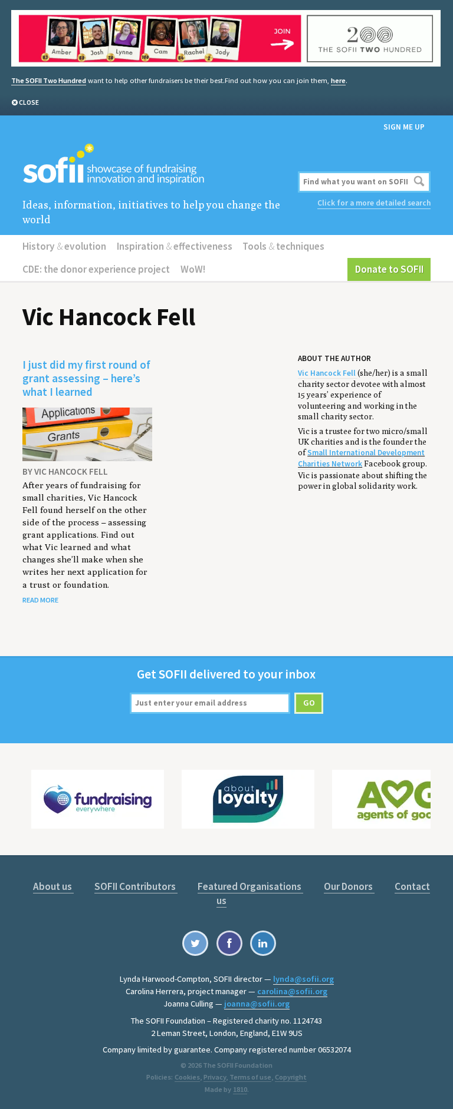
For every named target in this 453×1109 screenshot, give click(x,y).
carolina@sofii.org (292, 991)
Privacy (214, 1076)
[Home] (157, 165)
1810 (240, 1089)
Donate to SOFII (389, 269)
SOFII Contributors (136, 886)
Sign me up (404, 127)
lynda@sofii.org (303, 979)
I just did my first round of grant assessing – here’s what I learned (86, 378)
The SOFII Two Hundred (48, 80)
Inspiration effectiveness (174, 246)
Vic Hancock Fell (327, 373)
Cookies (187, 1076)
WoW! (192, 269)
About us (53, 886)
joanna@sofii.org (257, 1003)
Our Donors (349, 886)
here (338, 80)
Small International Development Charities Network (361, 458)
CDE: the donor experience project (96, 269)
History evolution (64, 246)
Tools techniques (283, 246)
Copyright (291, 1076)
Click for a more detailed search (374, 203)
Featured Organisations (250, 886)
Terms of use (250, 1076)
